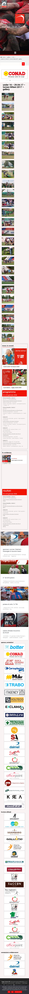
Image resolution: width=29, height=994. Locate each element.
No (12, 991)
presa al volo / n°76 (10, 604)
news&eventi (12, 383)
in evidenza (14, 458)
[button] (15, 53)
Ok (9, 991)
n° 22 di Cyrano (8, 578)
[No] (27, 989)
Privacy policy (18, 991)
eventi (5, 362)
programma (9, 392)
